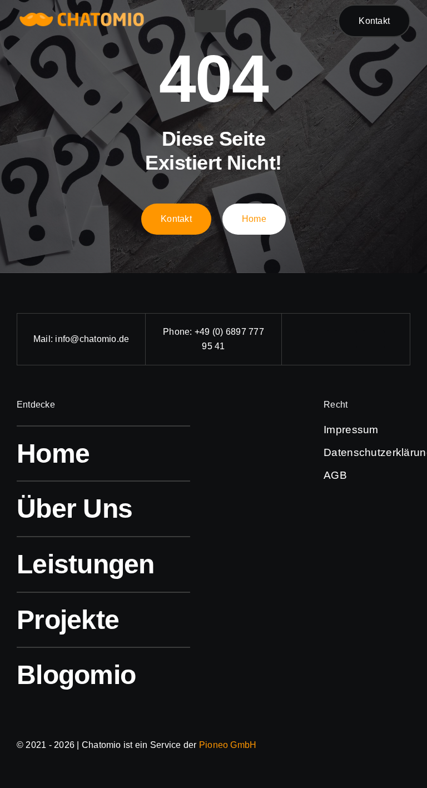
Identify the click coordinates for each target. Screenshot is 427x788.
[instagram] (346, 339)
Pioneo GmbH (228, 745)
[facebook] (318, 339)
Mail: (44, 339)
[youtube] (374, 339)
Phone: (179, 331)
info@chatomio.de (92, 339)
